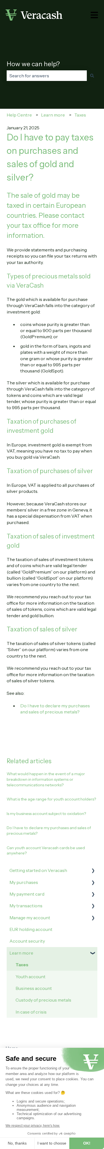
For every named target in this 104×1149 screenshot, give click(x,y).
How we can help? (33, 64)
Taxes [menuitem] (22, 964)
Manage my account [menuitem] (29, 917)
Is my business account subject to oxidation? (46, 813)
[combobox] (47, 75)
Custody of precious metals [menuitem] (43, 1000)
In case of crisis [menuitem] (31, 1012)
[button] (92, 870)
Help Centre (19, 115)
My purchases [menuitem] (23, 882)
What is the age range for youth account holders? (51, 799)
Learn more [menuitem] (21, 953)
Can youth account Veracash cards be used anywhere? (46, 850)
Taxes (80, 115)
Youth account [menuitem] (30, 976)
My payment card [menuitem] (26, 894)
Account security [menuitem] (27, 941)
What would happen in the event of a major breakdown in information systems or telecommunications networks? (46, 779)
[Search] (92, 75)
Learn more (53, 115)
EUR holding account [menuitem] (30, 929)
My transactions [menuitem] (25, 905)
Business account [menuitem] (34, 988)
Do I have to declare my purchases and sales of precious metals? (49, 830)
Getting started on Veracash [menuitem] (38, 870)
